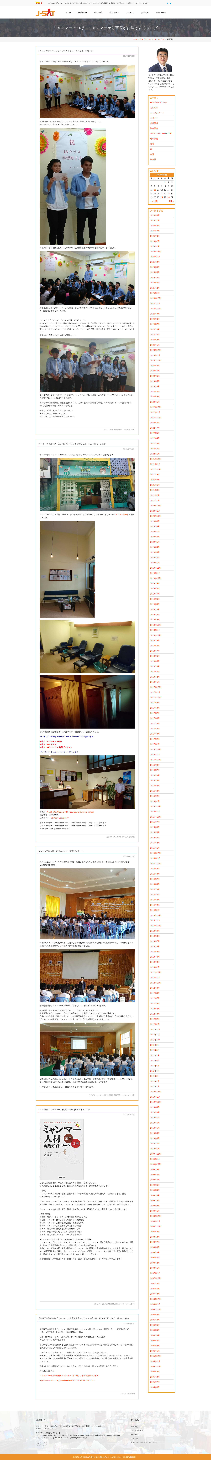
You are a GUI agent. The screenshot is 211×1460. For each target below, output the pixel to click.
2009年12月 (155, 1154)
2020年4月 (155, 547)
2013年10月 (155, 926)
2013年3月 (155, 962)
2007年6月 (155, 1289)
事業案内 (82, 12)
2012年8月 (155, 993)
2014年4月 (155, 895)
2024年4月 (155, 334)
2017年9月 (155, 703)
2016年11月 (155, 754)
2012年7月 (155, 998)
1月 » (171, 201)
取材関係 (113, 1095)
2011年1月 (154, 1086)
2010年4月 (155, 1133)
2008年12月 (155, 1216)
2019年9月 (155, 583)
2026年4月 (155, 231)
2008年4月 (155, 1258)
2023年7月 (155, 371)
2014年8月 (155, 874)
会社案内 (113, 12)
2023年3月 (155, 392)
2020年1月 (155, 563)
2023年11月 (155, 355)
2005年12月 (155, 1356)
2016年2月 (155, 796)
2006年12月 (155, 1299)
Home (68, 12)
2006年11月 (155, 1304)
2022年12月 (155, 407)
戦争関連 (154, 139)
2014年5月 (155, 889)
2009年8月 (155, 1175)
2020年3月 (155, 552)
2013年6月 (155, 946)
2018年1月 (155, 682)
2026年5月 (155, 226)
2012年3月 (155, 1014)
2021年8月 (155, 480)
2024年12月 (155, 298)
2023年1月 (155, 402)
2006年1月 (155, 1351)
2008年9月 (155, 1232)
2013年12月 (155, 915)
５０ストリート (122, 515)
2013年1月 (155, 967)
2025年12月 (155, 252)
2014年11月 (155, 858)
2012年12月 (155, 972)
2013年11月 (155, 920)
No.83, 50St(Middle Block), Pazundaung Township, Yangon (70, 812)
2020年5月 (155, 542)
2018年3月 (155, 672)
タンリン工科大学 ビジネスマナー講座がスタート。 (61, 851)
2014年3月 (155, 900)
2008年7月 (155, 1242)
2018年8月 (155, 646)
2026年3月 (155, 236)
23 (168, 193)
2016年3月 (155, 791)
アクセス (130, 12)
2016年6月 (155, 775)
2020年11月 (155, 511)
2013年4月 (155, 957)
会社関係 (113, 429)
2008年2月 (155, 1263)
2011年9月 (154, 1045)
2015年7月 (155, 822)
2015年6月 (155, 827)
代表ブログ (161, 12)
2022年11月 (155, 412)
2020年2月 (155, 558)
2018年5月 (155, 661)
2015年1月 (155, 848)
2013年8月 (155, 936)
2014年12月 (155, 853)
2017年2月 (155, 739)
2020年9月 (155, 521)
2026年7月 (155, 220)
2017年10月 (155, 698)
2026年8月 (155, 215)
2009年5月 (155, 1190)
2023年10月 (155, 360)
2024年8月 (155, 319)
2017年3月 (155, 734)
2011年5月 (154, 1066)
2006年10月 (155, 1309)
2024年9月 (155, 314)
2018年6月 (155, 656)
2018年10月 (155, 635)
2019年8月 (155, 589)
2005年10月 (155, 1366)
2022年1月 (155, 454)
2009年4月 (155, 1195)
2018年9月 (155, 640)
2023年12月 (155, 350)
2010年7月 (155, 1118)
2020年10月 (155, 516)
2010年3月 (155, 1138)
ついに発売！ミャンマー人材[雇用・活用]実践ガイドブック (64, 1110)
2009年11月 (155, 1159)
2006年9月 (155, 1315)
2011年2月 (154, 1081)
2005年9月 (155, 1372)
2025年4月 (155, 277)
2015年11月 (155, 812)
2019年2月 (155, 620)
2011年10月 (155, 1040)
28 (162, 197)
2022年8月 (155, 423)
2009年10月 (155, 1164)
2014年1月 (155, 910)
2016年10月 (155, 760)
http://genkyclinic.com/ (60, 818)
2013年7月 (155, 941)
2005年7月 (155, 1382)
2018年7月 (155, 651)
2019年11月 (155, 573)
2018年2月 (155, 677)
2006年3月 (155, 1341)
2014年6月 (155, 884)
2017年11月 (155, 692)
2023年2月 (155, 397)
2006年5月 (155, 1330)
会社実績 (98, 12)
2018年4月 (155, 666)
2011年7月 (154, 1055)
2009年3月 (155, 1200)
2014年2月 (155, 905)
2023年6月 (155, 376)
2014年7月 (155, 879)
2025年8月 (155, 262)
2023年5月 (155, 381)
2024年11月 (155, 303)
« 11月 (155, 201)
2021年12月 (155, 459)
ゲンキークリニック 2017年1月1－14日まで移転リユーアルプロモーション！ (73, 444)
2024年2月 (155, 340)
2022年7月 (155, 428)
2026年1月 (155, 246)
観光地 (153, 159)
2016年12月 (155, 749)
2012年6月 (155, 1003)
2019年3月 (155, 614)
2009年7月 (155, 1180)
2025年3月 (155, 283)
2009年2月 (155, 1206)
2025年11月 (155, 257)
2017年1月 (155, 744)
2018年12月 (155, 625)
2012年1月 (155, 1024)
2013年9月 (155, 931)
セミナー (100, 1095)
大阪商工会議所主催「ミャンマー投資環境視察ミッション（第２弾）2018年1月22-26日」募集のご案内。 (84, 1318)
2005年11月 (155, 1361)
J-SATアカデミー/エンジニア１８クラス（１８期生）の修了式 (65, 51)
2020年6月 (155, 537)
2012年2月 (155, 1019)
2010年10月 (155, 1102)
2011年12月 (155, 1029)
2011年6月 (154, 1060)
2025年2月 (155, 288)
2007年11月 (155, 1273)
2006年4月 (155, 1335)
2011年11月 (155, 1035)
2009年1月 (155, 1211)
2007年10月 (155, 1278)
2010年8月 (155, 1112)
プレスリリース (137, 1431)
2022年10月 (155, 417)
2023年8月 (155, 366)
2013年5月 (155, 952)
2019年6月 (155, 599)
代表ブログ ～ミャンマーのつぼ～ (152, 39)
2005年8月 (155, 1377)
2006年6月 (155, 1325)
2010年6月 (155, 1123)
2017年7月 (155, 713)
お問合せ (145, 12)
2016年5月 (155, 780)
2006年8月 (155, 1320)
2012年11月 (155, 978)
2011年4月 (154, 1071)
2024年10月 (155, 309)
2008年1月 (155, 1268)
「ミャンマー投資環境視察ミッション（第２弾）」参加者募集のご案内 (69, 1376)
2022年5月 (155, 433)
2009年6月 (155, 1185)
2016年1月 (155, 801)
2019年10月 (155, 578)
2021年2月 (155, 495)
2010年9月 (155, 1107)
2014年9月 (155, 869)
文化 (152, 144)
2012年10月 (155, 983)
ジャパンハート (157, 113)
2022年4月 (155, 438)
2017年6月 (155, 718)
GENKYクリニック (121, 837)
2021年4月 (155, 490)
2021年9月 (155, 474)
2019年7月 (155, 594)
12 (155, 190)
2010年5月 (155, 1128)
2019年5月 (155, 604)
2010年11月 (155, 1097)
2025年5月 (155, 272)
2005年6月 (155, 1387)
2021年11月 (155, 464)
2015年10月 (155, 817)
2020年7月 (155, 532)
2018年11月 (155, 630)
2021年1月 (155, 500)
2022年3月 (155, 443)
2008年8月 (155, 1237)
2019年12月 (155, 568)
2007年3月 (155, 1294)
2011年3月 (154, 1076)
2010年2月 (155, 1143)
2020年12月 (155, 506)
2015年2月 (155, 843)
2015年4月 (155, 838)
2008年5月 (155, 1252)
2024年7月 (155, 324)
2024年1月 (155, 345)
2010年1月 (155, 1149)
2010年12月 (155, 1092)
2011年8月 (154, 1050)
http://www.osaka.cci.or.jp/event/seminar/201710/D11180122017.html (67, 1380)
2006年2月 (155, 1346)
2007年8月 (155, 1283)
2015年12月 (155, 806)
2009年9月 (155, 1169)
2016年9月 (155, 765)
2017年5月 (155, 723)
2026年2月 (155, 241)
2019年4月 (155, 609)
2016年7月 (155, 770)
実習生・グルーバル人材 (126, 429)
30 (168, 197)
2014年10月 (155, 863)
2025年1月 (155, 293)
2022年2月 (155, 449)
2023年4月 (155, 386)
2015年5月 (155, 832)
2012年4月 (155, 1009)
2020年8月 (155, 526)
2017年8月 (155, 708)
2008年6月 (155, 1247)
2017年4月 (155, 729)
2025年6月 (155, 267)
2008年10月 (155, 1226)
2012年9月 (155, 988)
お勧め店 (154, 108)
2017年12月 (155, 687)
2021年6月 (155, 485)
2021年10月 (155, 469)
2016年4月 (155, 786)
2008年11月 (155, 1221)
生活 (152, 154)
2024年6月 (155, 329)
